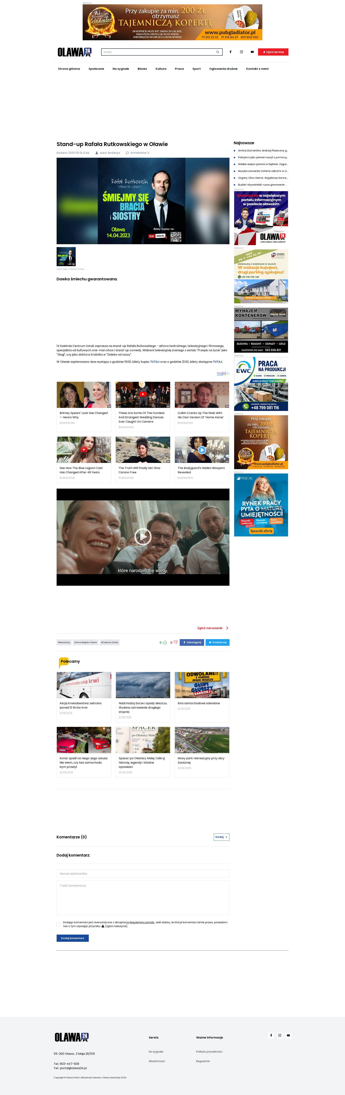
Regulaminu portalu (142, 922)
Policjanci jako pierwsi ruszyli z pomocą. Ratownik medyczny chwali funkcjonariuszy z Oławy (263, 157)
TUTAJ (155, 362)
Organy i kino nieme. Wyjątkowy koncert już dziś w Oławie (263, 178)
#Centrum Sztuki (109, 642)
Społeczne (96, 69)
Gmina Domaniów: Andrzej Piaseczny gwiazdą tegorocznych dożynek (263, 150)
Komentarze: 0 (139, 153)
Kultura (161, 69)
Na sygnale (121, 69)
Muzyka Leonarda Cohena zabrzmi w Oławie (263, 171)
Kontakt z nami (257, 69)
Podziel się (219, 642)
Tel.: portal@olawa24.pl (70, 1068)
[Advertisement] (172, 106)
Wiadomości (157, 1061)
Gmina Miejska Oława (85, 642)
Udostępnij (193, 642)
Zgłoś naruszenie (210, 628)
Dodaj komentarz (72, 938)
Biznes (142, 69)
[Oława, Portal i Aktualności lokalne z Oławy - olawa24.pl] (75, 51)
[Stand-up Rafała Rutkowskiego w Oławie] (143, 201)
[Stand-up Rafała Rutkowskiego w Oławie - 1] (66, 256)
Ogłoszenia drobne (223, 69)
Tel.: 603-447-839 (66, 1064)
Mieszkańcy (64, 642)
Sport (196, 69)
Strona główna (69, 69)
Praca (179, 69)
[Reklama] (172, 22)
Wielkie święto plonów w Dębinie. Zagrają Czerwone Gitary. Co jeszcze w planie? (263, 164)
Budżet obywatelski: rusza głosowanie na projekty (263, 184)
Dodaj (219, 837)
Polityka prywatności (209, 1051)
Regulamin (203, 1061)
